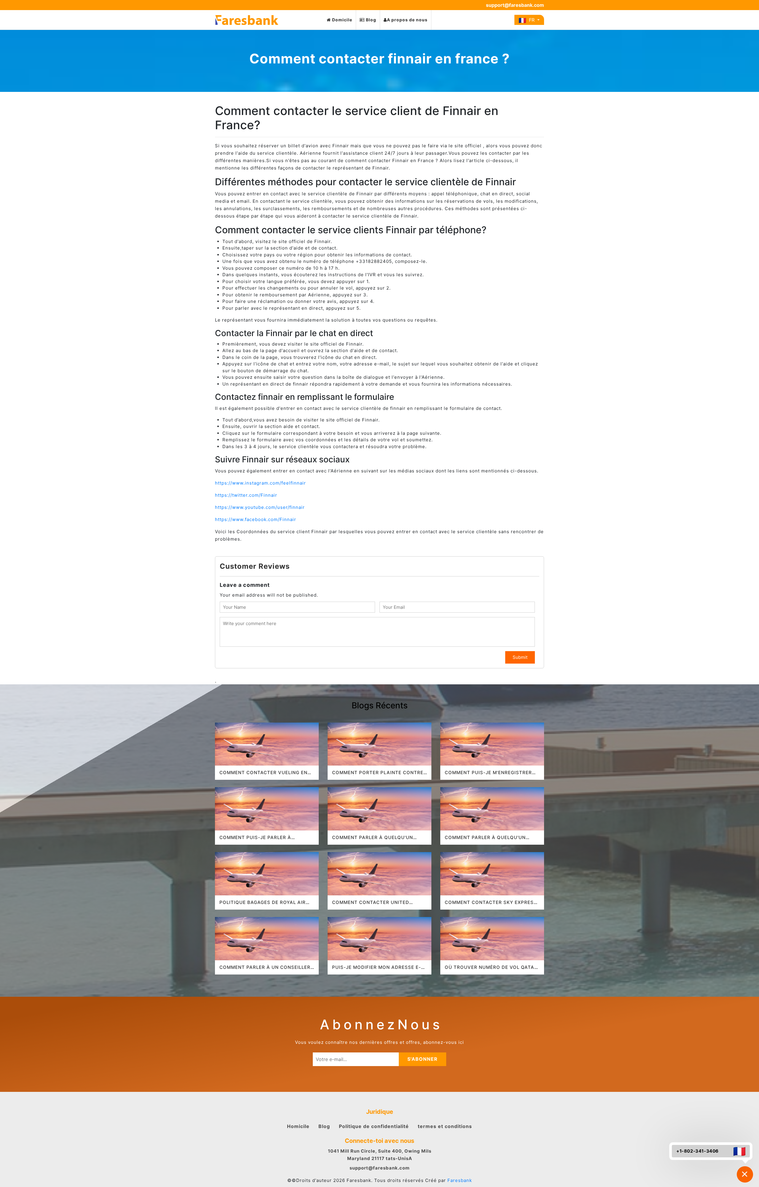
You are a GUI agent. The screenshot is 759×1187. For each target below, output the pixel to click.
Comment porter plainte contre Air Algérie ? (377, 775)
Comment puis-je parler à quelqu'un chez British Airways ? (265, 840)
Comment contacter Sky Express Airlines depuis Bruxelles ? (491, 905)
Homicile (298, 1126)
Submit (520, 657)
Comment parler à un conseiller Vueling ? (264, 969)
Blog (370, 19)
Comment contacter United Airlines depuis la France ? (370, 905)
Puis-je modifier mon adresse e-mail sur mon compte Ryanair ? (376, 969)
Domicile (341, 19)
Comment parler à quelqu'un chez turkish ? (485, 840)
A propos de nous (407, 19)
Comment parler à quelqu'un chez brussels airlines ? (372, 840)
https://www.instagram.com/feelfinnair (260, 483)
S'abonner (422, 1059)
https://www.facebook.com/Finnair (256, 519)
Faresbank (459, 1180)
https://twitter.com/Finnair (246, 495)
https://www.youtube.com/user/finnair (260, 507)
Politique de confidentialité (374, 1126)
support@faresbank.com (515, 5)
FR (531, 20)
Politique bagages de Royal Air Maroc (262, 905)
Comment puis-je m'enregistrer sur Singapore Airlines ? (488, 775)
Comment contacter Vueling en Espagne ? (263, 775)
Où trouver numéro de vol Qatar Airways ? (491, 969)
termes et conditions (445, 1126)
